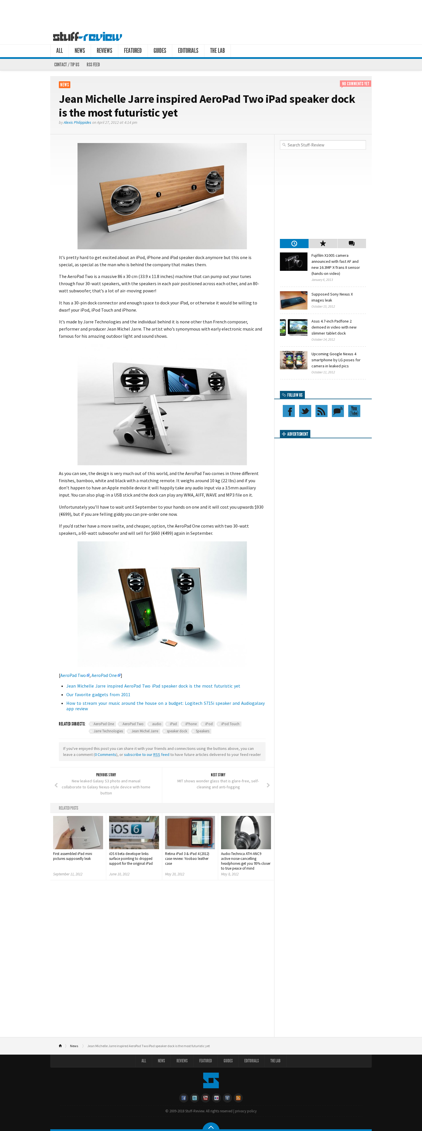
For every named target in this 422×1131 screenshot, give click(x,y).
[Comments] (351, 243)
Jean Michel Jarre (144, 731)
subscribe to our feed (146, 754)
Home (63, 1046)
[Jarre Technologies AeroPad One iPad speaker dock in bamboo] (162, 604)
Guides (160, 51)
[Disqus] (162, 960)
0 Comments (105, 754)
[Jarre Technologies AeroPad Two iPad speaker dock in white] (162, 404)
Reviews (104, 51)
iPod (209, 723)
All (59, 51)
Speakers (202, 731)
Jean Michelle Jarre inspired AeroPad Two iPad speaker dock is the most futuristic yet (153, 686)
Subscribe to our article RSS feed (321, 411)
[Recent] (294, 243)
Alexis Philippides (77, 122)
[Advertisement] (211, 14)
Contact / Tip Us (66, 64)
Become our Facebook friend (289, 411)
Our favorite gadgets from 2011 (98, 694)
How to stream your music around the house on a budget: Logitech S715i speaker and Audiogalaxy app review (165, 705)
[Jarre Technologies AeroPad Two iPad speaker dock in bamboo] (162, 196)
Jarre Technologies (108, 731)
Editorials (188, 51)
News (80, 51)
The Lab (217, 51)
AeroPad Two (73, 675)
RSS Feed (93, 64)
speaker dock (177, 731)
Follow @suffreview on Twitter (305, 411)
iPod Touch (230, 723)
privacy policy (246, 1111)
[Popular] (323, 243)
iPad (173, 723)
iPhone (191, 723)
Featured (133, 51)
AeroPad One (104, 675)
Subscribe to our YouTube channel (354, 411)
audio (156, 723)
